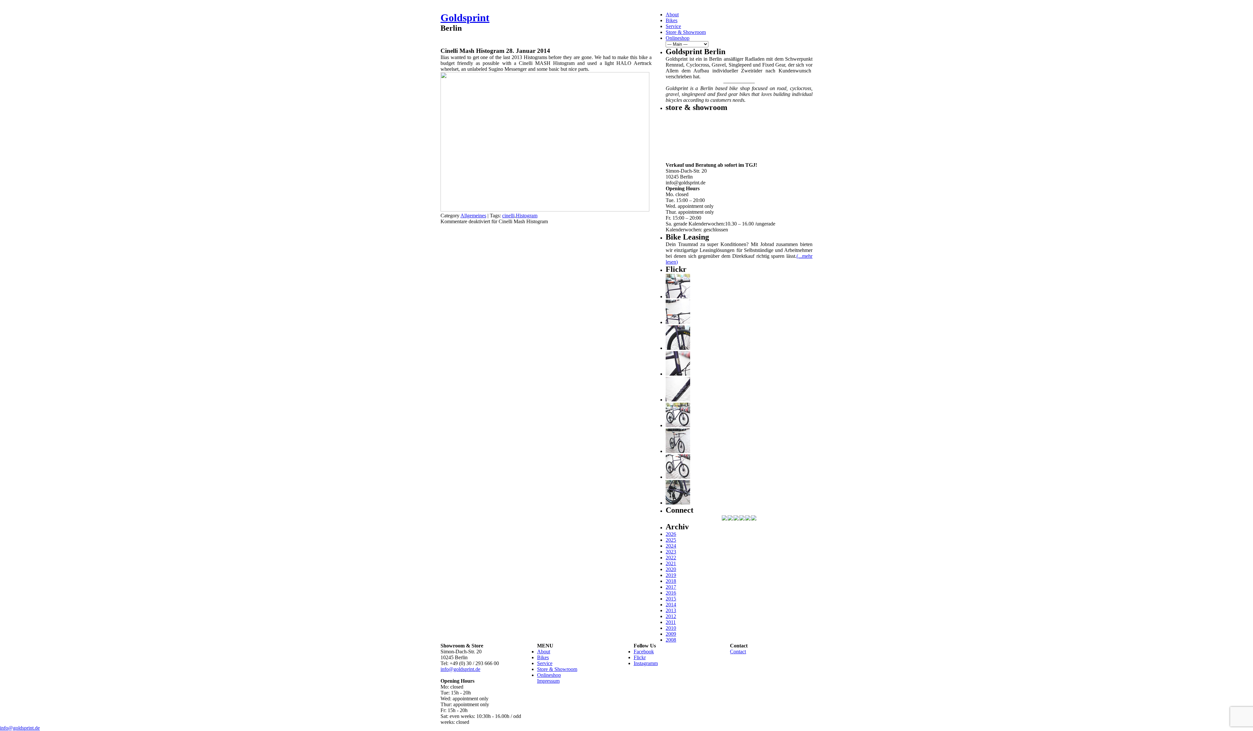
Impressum (548, 681)
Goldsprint (465, 17)
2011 (671, 622)
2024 (671, 546)
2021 (671, 563)
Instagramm (646, 663)
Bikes (671, 20)
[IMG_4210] (678, 374)
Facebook (644, 651)
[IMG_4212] (678, 348)
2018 (671, 581)
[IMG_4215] (678, 296)
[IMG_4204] (678, 451)
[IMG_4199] (678, 425)
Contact (738, 651)
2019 (671, 575)
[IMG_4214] (678, 322)
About (672, 14)
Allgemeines (473, 215)
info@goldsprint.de (460, 669)
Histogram (526, 215)
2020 (671, 569)
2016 (671, 593)
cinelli (508, 215)
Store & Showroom (686, 32)
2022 (671, 557)
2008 (671, 640)
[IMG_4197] (678, 477)
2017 (671, 587)
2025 (671, 540)
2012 (671, 616)
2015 (671, 598)
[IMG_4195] (678, 502)
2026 (671, 534)
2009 (671, 634)
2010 (671, 628)
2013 (671, 610)
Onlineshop (677, 38)
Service (673, 26)
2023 (671, 551)
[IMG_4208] (678, 399)
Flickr (640, 657)
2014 (671, 604)
